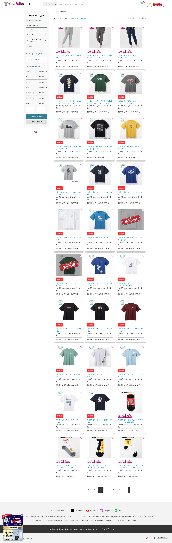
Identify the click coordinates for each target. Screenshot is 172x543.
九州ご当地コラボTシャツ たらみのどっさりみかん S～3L (130, 238)
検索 (82, 4)
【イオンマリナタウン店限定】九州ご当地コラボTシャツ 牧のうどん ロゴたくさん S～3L (69, 102)
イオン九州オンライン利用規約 (29, 517)
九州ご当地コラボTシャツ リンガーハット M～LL (99, 375)
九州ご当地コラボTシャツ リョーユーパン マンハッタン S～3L (130, 102)
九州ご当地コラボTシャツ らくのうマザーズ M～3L (130, 375)
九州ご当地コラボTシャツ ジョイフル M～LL (100, 329)
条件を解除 (42, 71)
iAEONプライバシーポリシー (79, 517)
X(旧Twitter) (78, 511)
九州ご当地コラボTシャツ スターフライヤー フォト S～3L (99, 147)
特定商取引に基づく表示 (101, 517)
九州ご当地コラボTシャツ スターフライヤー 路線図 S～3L (68, 147)
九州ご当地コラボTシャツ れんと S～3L (99, 237)
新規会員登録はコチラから (158, 4)
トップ (55, 11)
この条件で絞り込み (36, 116)
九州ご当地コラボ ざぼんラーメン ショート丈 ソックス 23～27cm (68, 466)
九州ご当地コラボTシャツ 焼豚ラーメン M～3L (130, 329)
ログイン (149, 6)
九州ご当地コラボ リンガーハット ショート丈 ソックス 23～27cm (130, 466)
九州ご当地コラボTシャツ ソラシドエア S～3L (68, 238)
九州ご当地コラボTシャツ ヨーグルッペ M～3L (68, 421)
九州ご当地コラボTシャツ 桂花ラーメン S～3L (99, 193)
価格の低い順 (74, 18)
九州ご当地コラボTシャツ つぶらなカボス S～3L (68, 284)
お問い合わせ (121, 520)
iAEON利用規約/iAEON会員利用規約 (53, 517)
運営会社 (131, 520)
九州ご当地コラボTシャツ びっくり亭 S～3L (68, 329)
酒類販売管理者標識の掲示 (120, 517)
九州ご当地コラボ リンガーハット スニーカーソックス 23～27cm (99, 466)
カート (142, 6)
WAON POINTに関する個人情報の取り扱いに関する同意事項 (56, 520)
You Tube (93, 511)
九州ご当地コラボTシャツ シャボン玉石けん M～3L (99, 284)
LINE (120, 511)
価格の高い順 (84, 18)
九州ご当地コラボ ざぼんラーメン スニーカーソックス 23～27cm (130, 421)
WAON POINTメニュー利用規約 (90, 520)
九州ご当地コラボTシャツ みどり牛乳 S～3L (68, 375)
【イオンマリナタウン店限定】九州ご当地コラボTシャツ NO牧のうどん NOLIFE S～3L (100, 102)
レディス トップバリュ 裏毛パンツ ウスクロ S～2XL (68, 56)
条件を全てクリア (37, 122)
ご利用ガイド (36, 132)
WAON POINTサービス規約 (142, 517)
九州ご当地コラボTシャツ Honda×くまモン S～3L (69, 193)
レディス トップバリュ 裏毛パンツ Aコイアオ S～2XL (130, 56)
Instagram (107, 511)
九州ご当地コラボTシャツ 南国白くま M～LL (100, 421)
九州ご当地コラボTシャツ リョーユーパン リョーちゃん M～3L (130, 284)
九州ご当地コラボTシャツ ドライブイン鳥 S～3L (130, 147)
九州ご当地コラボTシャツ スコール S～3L (130, 193)
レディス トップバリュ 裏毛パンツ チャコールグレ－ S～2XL (99, 56)
